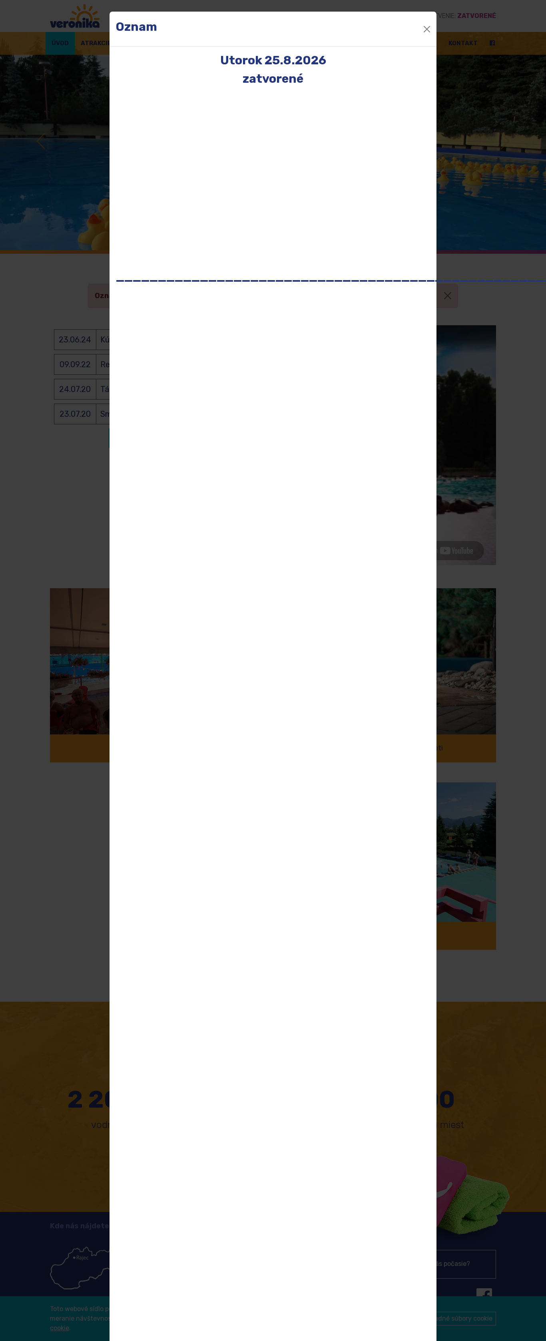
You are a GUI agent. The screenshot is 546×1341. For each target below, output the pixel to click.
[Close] (426, 29)
